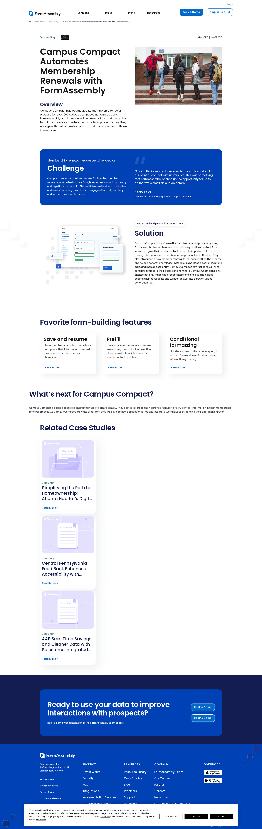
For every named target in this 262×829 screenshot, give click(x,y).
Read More (68, 495)
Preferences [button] (41, 820)
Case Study (53, 21)
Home (30, 21)
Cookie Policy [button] (106, 817)
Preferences (171, 816)
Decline (196, 816)
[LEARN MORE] (68, 353)
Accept (221, 816)
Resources (39, 21)
